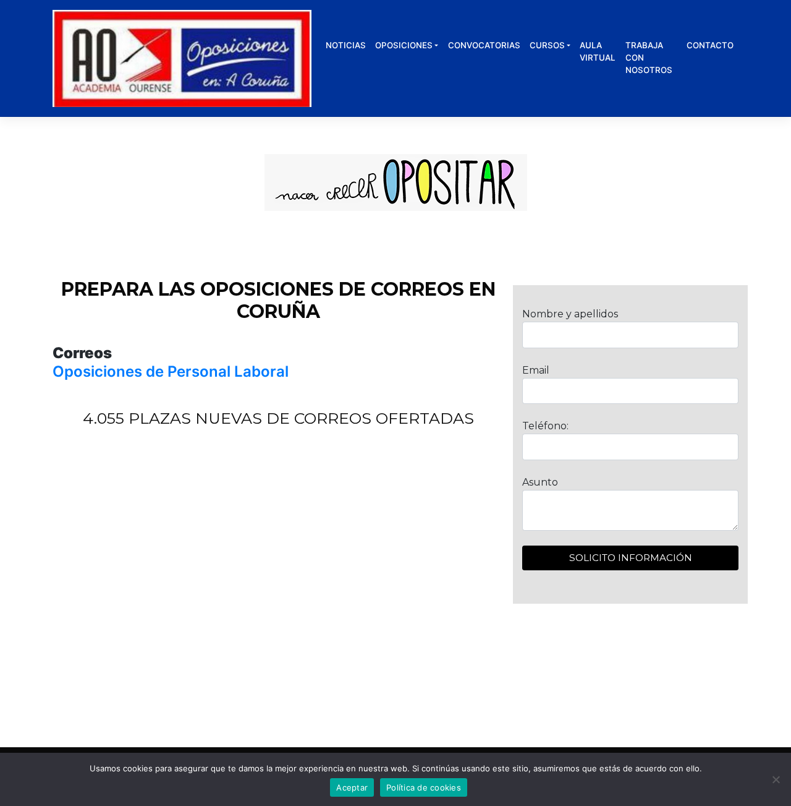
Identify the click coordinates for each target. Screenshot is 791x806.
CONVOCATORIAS (484, 45)
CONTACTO (710, 45)
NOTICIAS (346, 45)
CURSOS (547, 45)
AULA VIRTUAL (597, 51)
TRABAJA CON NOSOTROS (648, 57)
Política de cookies (423, 787)
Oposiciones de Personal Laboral (171, 371)
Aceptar (352, 787)
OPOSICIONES (404, 45)
